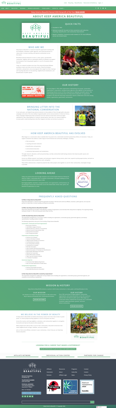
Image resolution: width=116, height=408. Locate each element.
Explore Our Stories (39, 299)
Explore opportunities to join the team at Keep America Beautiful (58, 349)
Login (99, 3)
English (100, 406)
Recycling (70, 3)
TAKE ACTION (14, 8)
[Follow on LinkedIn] (105, 8)
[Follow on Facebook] (96, 8)
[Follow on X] (101, 8)
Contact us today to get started (31, 393)
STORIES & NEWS (46, 8)
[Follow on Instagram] (98, 8)
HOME (2, 8)
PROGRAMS (22, 8)
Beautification (78, 3)
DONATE (61, 8)
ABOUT (7, 8)
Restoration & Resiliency (90, 3)
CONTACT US (55, 8)
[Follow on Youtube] (103, 8)
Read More (80, 12)
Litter (65, 3)
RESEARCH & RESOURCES (33, 8)
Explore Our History (76, 306)
